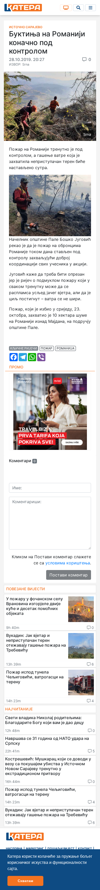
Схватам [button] (25, 881)
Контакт (85, 848)
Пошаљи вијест (60, 848)
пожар (46, 348)
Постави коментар (68, 574)
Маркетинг (35, 848)
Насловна (14, 848)
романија (65, 348)
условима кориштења (67, 562)
